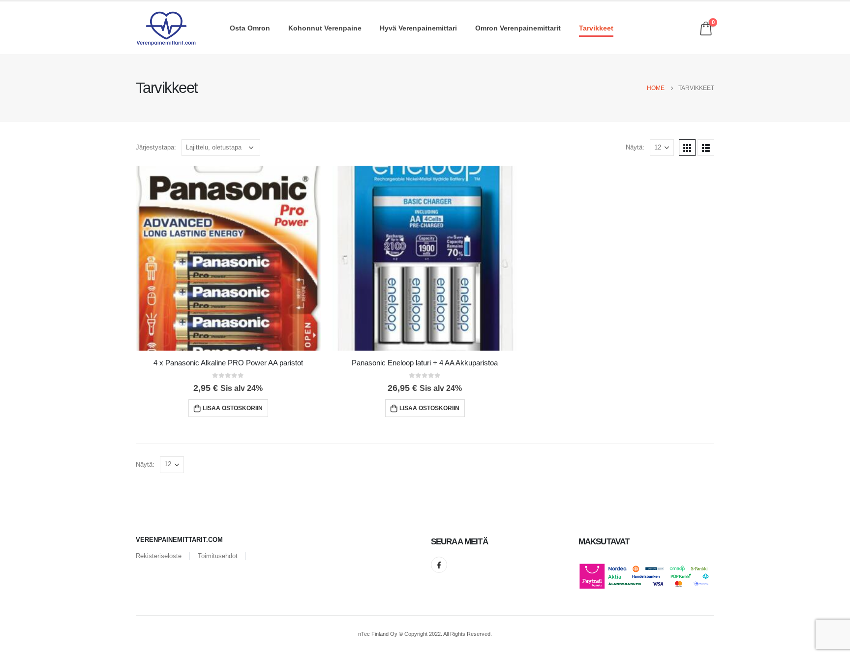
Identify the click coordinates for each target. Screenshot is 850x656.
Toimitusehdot (218, 556)
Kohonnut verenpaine (325, 28)
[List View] (706, 147)
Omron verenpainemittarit (518, 28)
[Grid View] (687, 147)
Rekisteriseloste (159, 556)
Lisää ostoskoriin (233, 408)
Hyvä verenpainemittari (418, 28)
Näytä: (635, 147)
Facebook (439, 565)
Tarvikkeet (596, 28)
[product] (228, 258)
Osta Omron (250, 28)
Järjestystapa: (156, 147)
